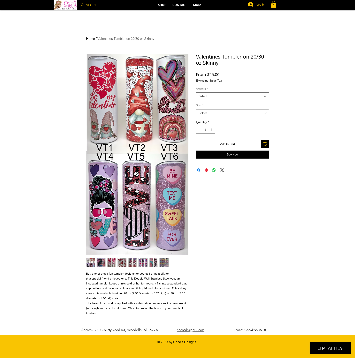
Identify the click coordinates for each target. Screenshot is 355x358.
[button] (273, 4)
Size (199, 105)
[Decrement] (199, 129)
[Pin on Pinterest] (206, 170)
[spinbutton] (205, 129)
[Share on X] (222, 170)
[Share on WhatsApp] (214, 170)
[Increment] (211, 129)
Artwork (202, 88)
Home (90, 38)
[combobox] (232, 96)
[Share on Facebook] (198, 170)
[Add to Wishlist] (265, 144)
